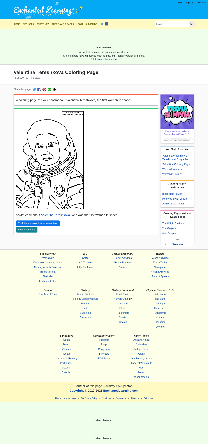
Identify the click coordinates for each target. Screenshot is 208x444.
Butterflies (85, 313)
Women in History (172, 174)
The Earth (160, 299)
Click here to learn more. (104, 59)
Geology (160, 303)
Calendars (141, 344)
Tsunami (160, 322)
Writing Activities (160, 272)
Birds (85, 308)
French (66, 344)
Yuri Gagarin (169, 228)
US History (104, 358)
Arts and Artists (141, 340)
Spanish (66, 367)
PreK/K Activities (123, 258)
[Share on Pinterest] (44, 89)
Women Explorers (172, 169)
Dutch (66, 340)
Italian (66, 353)
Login (179, 3)
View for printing (26, 229)
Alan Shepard (169, 233)
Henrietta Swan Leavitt (174, 198)
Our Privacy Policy (89, 398)
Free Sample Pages (63, 24)
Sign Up (189, 3)
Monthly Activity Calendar (48, 267)
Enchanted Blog (47, 281)
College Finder (141, 349)
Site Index (28, 24)
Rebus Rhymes (122, 262)
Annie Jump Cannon (173, 203)
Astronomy (160, 294)
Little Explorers (85, 267)
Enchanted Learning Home (47, 262)
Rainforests (123, 313)
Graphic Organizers (141, 358)
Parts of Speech (160, 276)
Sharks (123, 317)
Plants (122, 308)
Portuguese (66, 363)
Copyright (76, 390)
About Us (135, 398)
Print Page (201, 3)
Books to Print (47, 272)
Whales (123, 322)
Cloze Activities (160, 258)
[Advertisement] (104, 39)
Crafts (85, 258)
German (66, 349)
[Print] (54, 89)
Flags (104, 344)
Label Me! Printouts (141, 363)
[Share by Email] (49, 89)
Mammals (123, 303)
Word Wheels (141, 377)
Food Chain (122, 294)
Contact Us (121, 398)
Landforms (160, 313)
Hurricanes (160, 308)
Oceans (160, 317)
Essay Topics (160, 262)
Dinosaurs (85, 317)
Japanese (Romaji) (66, 358)
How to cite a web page (65, 398)
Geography (104, 349)
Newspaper (160, 267)
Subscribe (91, 24)
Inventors (104, 353)
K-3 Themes (85, 262)
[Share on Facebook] (39, 89)
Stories (123, 267)
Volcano (160, 326)
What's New (43, 24)
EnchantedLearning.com (121, 390)
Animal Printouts (85, 294)
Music (141, 372)
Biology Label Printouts (85, 299)
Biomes (85, 303)
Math (141, 367)
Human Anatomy (123, 299)
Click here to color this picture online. (38, 223)
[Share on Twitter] (34, 89)
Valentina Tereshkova (55, 215)
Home (17, 24)
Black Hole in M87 (172, 194)
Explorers (104, 340)
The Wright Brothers (173, 223)
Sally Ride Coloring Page (176, 164)
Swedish (66, 372)
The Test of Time (48, 294)
